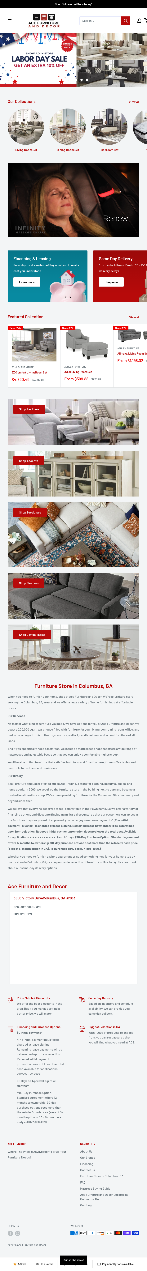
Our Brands (87, 1157)
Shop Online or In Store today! (73, 4)
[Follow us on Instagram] (17, 1233)
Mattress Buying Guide (95, 1188)
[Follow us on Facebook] (10, 1233)
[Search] (125, 20)
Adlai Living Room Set (78, 371)
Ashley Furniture (23, 367)
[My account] (139, 21)
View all (134, 317)
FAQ (82, 1182)
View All (134, 102)
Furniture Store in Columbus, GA (101, 1176)
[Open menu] (9, 20)
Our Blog (86, 1205)
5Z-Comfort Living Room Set (29, 372)
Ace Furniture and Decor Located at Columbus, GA (104, 1197)
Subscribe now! (74, 1260)
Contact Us (87, 1170)
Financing (86, 1164)
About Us (86, 1151)
